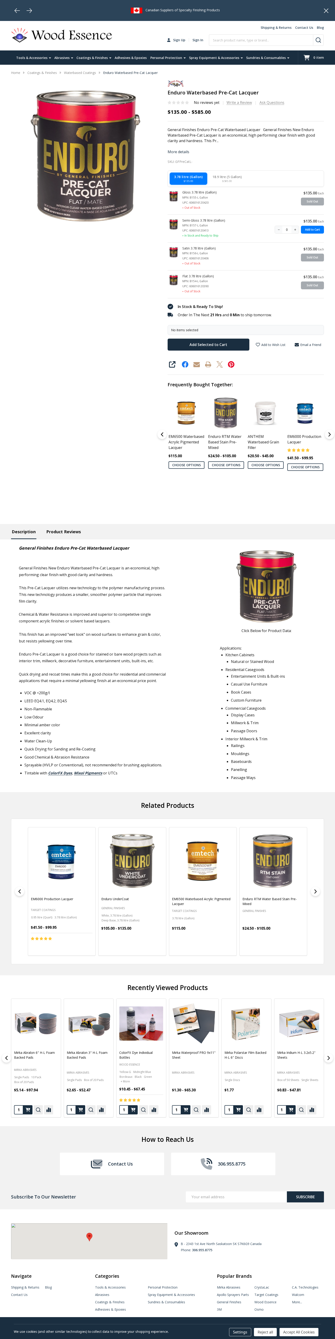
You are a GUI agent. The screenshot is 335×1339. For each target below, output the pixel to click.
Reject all (265, 1332)
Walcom (298, 1294)
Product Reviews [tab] (63, 531)
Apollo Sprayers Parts (233, 1294)
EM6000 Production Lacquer (304, 439)
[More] (50, 57)
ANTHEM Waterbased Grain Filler (263, 442)
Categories (107, 1276)
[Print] (208, 364)
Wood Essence (24, 1065)
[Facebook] (185, 364)
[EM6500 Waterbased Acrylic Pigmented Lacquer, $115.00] (203, 861)
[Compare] (48, 1109)
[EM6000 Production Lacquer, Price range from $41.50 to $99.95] (62, 861)
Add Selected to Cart (208, 344)
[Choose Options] (27, 1109)
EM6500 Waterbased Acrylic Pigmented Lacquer (186, 442)
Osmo (259, 1309)
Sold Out (312, 201)
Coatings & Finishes (92, 58)
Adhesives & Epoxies (131, 58)
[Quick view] (80, 948)
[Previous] (17, 10)
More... (297, 1302)
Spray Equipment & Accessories (214, 58)
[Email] (196, 364)
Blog (320, 27)
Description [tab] (24, 531)
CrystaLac (261, 1287)
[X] (219, 364)
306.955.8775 (202, 1250)
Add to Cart (312, 229)
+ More (20, 1081)
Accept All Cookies (299, 1332)
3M (219, 1309)
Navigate (21, 1276)
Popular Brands (234, 1276)
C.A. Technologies (305, 1287)
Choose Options (186, 465)
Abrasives (62, 58)
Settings (240, 1332)
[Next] (29, 10)
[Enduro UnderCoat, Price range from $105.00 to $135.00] (132, 861)
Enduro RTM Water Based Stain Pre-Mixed (224, 442)
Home (15, 72)
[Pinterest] (231, 364)
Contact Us (304, 27)
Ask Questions (271, 102)
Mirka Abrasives (78, 1073)
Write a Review (239, 102)
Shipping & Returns (276, 27)
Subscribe (305, 1196)
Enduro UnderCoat (115, 899)
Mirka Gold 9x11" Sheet (241, 1052)
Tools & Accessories (31, 58)
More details (178, 151)
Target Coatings (266, 1294)
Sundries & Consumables (266, 58)
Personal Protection (166, 58)
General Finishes (229, 1302)
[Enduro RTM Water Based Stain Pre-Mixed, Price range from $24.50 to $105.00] (273, 861)
